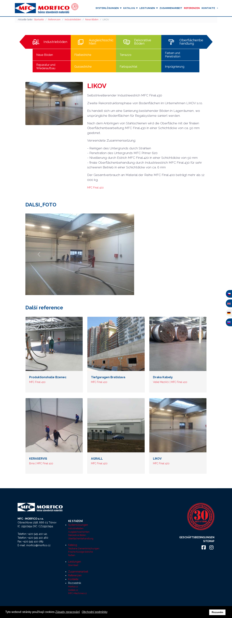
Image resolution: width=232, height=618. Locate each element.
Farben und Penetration (172, 54)
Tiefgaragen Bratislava (108, 377)
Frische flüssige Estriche (80, 551)
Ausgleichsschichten (101, 42)
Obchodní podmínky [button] (94, 611)
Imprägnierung (174, 66)
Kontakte (208, 8)
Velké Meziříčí (161, 382)
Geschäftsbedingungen (196, 537)
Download (73, 565)
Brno (32, 463)
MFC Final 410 (37, 382)
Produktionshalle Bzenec (48, 377)
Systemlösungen (107, 8)
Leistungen (147, 8)
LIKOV (157, 458)
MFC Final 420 (95, 187)
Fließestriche (82, 55)
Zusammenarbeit (171, 8)
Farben (71, 555)
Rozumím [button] (217, 612)
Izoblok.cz (73, 590)
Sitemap (208, 541)
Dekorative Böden (142, 42)
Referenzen (192, 8)
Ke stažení (75, 521)
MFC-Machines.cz (77, 593)
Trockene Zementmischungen (83, 548)
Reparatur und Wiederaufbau (45, 66)
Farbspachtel (128, 66)
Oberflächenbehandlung (191, 42)
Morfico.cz (73, 586)
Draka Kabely (163, 377)
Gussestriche (83, 66)
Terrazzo (125, 55)
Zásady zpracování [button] (67, 611)
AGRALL (97, 458)
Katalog (129, 8)
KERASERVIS (38, 458)
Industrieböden (55, 41)
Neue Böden (44, 55)
